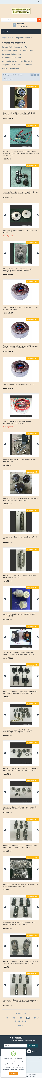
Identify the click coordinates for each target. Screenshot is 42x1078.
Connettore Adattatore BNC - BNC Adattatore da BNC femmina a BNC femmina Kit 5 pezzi (20, 1001)
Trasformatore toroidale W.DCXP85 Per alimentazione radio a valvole (17, 422)
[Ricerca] (39, 20)
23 (23, 1021)
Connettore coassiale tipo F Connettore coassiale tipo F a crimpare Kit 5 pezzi (17, 731)
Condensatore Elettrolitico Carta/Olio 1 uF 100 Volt (20, 538)
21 (16, 1021)
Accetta (13, 1073)
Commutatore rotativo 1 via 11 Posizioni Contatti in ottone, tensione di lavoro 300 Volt (20, 193)
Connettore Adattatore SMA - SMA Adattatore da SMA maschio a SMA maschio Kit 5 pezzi (21, 962)
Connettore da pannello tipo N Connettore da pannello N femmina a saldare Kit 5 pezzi (20, 808)
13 (14, 1018)
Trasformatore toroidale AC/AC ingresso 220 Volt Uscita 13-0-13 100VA (20, 308)
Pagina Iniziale (7, 38)
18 (31, 1018)
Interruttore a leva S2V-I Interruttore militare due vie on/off (19, 460)
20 (38, 1018)
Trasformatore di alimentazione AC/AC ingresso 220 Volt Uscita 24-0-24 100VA (20, 347)
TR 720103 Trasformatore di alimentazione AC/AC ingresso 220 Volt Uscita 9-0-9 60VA (18, 653)
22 (19, 1021)
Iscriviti (32, 1045)
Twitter (34, 1051)
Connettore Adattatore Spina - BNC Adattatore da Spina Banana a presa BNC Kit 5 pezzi (20, 692)
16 (24, 1018)
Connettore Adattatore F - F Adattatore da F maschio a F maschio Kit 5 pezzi (19, 924)
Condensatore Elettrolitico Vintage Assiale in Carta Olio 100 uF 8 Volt (19, 576)
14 (17, 1018)
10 (4, 1018)
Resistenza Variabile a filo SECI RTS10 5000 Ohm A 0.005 (19, 615)
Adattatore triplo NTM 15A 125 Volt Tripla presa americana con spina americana (20, 499)
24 (26, 1021)
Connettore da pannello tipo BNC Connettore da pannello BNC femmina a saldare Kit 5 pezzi (20, 769)
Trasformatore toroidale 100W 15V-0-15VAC (18, 385)
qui (23, 1070)
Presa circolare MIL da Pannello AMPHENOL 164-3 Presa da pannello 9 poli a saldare (21, 114)
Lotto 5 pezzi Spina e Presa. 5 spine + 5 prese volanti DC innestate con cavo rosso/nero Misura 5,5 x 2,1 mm (21, 153)
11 (7, 1018)
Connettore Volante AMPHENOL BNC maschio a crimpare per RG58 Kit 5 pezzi (20, 885)
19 (35, 1018)
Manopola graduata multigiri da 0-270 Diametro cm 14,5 (20, 231)
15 (21, 1018)
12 (10, 1018)
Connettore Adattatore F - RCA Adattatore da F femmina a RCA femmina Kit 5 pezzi (20, 846)
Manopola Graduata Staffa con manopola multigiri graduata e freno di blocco (18, 270)
